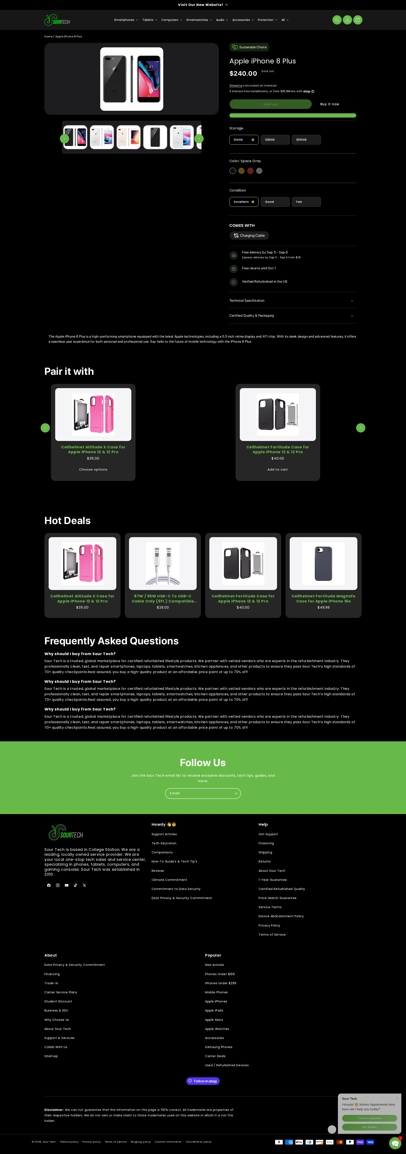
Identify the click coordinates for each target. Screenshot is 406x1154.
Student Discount (58, 1001)
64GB (246, 141)
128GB (277, 141)
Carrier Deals (215, 1056)
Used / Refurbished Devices (227, 1065)
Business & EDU (56, 1010)
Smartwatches (197, 20)
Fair (308, 203)
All (283, 20)
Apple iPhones (216, 1001)
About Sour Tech (272, 871)
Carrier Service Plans (60, 992)
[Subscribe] (235, 793)
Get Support (268, 834)
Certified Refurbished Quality (282, 889)
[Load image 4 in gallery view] (155, 137)
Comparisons (162, 852)
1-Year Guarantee (273, 880)
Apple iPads (214, 1010)
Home (48, 36)
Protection (266, 20)
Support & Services (59, 1038)
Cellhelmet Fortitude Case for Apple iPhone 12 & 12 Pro (277, 449)
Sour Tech (49, 1141)
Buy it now (329, 104)
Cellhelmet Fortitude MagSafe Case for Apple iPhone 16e (324, 599)
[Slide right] (199, 138)
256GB (308, 141)
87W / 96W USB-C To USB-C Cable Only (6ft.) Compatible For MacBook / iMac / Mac (163, 599)
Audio (220, 20)
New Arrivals (214, 965)
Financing (266, 843)
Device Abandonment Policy (281, 916)
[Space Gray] (232, 171)
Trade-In (51, 983)
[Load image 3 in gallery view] (129, 137)
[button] (337, 20)
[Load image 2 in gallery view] (102, 137)
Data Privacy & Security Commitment (182, 898)
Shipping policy (141, 1141)
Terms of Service (272, 934)
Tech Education (164, 843)
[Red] (250, 171)
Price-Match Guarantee (278, 898)
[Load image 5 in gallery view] (182, 137)
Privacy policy (91, 1141)
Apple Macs (214, 1020)
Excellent (246, 203)
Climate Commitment (169, 880)
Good (277, 203)
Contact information (168, 1141)
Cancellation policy (198, 1141)
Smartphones (124, 20)
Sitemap (51, 1056)
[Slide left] (64, 138)
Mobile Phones (216, 992)
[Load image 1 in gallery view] (75, 137)
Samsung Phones (218, 1047)
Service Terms (270, 907)
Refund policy (69, 1141)
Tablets (148, 20)
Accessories (241, 20)
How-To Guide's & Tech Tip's (174, 861)
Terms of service (116, 1141)
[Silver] (259, 171)
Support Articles (164, 834)
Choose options (93, 469)
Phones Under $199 (220, 974)
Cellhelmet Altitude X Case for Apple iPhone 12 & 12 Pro (93, 449)
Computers (170, 20)
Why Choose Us (56, 1020)
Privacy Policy (269, 925)
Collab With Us (55, 1047)
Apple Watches (217, 1029)
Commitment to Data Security (176, 889)
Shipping (235, 85)
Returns (265, 861)
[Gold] (241, 171)
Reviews (158, 871)
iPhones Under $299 (220, 983)
